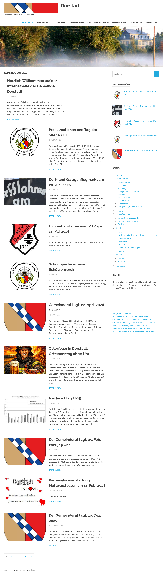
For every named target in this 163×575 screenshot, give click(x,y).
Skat (140, 328)
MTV (114, 325)
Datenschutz (119, 22)
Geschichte (100, 22)
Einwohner (123, 241)
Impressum (151, 22)
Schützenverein (130, 328)
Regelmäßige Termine (128, 221)
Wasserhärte (124, 203)
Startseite (27, 22)
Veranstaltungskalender (129, 218)
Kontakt (135, 22)
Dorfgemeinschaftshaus (129, 191)
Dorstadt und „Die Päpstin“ (130, 247)
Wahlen (121, 194)
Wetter (152, 331)
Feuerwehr (144, 316)
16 (25, 556)
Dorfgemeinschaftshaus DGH (125, 316)
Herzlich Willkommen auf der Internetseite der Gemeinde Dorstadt (32, 86)
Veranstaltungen (78, 22)
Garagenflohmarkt (120, 319)
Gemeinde (134, 319)
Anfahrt (121, 261)
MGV (155, 322)
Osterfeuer (117, 328)
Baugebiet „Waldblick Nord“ (130, 206)
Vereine (61, 22)
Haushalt (122, 185)
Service (121, 258)
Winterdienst (124, 197)
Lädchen (148, 322)
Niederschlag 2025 (65, 398)
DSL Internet (124, 200)
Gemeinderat (44, 22)
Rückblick (122, 224)
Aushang (122, 188)
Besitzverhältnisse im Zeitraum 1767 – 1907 (138, 235)
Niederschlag (123, 325)
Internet (121, 244)
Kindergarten (129, 322)
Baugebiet (116, 313)
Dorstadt (71, 6)
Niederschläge (124, 238)
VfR (129, 331)
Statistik (146, 328)
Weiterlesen (13, 120)
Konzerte (140, 322)
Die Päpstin (128, 313)
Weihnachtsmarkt (140, 331)
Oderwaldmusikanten (139, 325)
